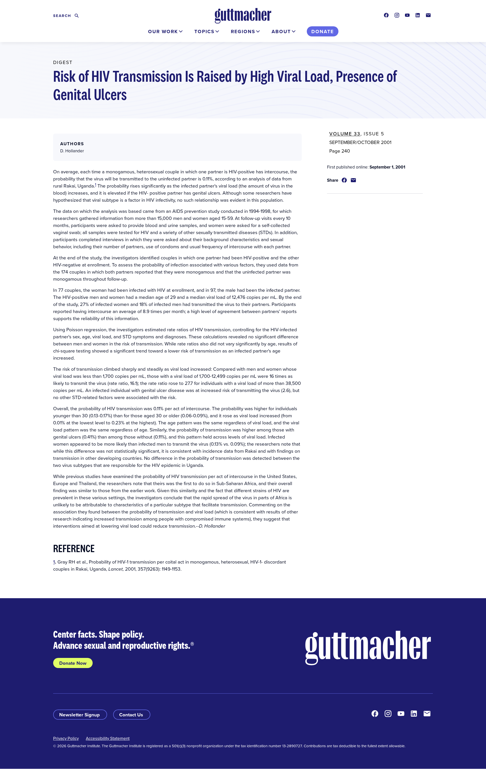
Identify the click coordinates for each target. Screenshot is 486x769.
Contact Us (131, 714)
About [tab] (281, 31)
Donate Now (73, 663)
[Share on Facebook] (344, 180)
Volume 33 (344, 133)
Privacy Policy (66, 738)
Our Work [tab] (163, 31)
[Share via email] (353, 180)
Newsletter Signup (80, 714)
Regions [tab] (243, 31)
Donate (322, 31)
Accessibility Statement (108, 738)
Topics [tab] (204, 31)
